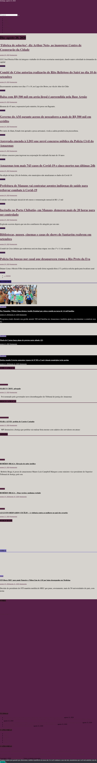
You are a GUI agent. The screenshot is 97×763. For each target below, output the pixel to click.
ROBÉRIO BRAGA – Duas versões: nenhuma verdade (20, 492)
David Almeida (65, 751)
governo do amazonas (19, 754)
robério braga (39, 756)
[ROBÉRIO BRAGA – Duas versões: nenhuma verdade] (6, 485)
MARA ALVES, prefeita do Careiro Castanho (17, 421)
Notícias (6, 19)
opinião (74, 754)
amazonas (16, 750)
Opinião (6, 22)
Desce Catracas (8, 31)
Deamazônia (74, 751)
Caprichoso (38, 751)
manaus (42, 753)
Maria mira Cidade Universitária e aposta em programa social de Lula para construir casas (30, 724)
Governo (10, 754)
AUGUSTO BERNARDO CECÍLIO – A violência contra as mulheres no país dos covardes (34, 512)
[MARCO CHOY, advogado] (5, 381)
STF (48, 756)
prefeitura (3, 757)
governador (4, 754)
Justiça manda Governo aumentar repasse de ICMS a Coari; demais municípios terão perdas (34, 360)
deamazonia (13, 55)
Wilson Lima (70, 757)
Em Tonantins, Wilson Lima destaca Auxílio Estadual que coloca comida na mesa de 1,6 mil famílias (37, 311)
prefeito (93, 754)
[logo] (4, 612)
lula (36, 754)
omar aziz (63, 754)
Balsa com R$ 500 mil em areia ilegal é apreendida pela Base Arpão (43, 96)
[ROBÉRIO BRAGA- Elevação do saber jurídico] (18, 456)
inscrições (28, 754)
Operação (69, 754)
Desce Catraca (4, 417)
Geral (5, 25)
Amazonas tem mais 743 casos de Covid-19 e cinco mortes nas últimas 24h (47, 165)
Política (6, 32)
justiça (32, 754)
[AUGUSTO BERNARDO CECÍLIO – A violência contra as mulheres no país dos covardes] (6, 505)
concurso (53, 751)
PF (86, 754)
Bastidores (7, 27)
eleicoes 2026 (80, 751)
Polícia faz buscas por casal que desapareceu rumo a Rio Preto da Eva (45, 259)
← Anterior (7, 276)
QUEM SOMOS (5, 614)
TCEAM (59, 756)
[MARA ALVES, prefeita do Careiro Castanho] (5, 414)
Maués (48, 754)
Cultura (6, 20)
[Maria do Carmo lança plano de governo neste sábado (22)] (6, 333)
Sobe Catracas (8, 29)
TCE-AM (52, 757)
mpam (53, 754)
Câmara (57, 751)
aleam (9, 751)
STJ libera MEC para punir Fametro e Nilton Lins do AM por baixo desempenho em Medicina (35, 580)
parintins (81, 754)
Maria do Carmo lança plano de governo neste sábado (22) (21, 340)
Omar (59, 754)
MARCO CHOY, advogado (10, 388)
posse (89, 754)
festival (86, 751)
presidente (23, 756)
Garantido (91, 751)
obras (57, 754)
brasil (33, 751)
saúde (45, 756)
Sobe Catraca (4, 384)
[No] (6, 762)
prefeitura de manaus (13, 756)
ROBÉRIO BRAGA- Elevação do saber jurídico (18, 463)
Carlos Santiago (45, 751)
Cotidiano (7, 24)
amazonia (24, 751)
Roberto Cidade (31, 757)
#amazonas (3, 751)
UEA (64, 757)
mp (50, 754)
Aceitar (3, 762)
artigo (30, 751)
